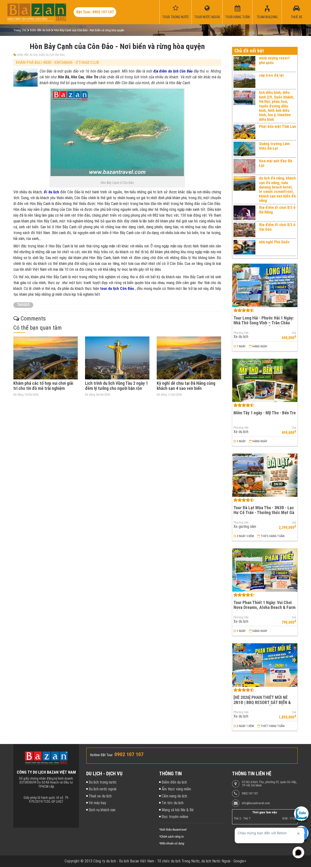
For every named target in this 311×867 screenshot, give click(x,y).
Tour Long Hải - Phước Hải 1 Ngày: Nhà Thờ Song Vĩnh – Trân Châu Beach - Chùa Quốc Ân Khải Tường (263, 322)
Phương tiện (241, 333)
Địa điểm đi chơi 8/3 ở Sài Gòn (277, 226)
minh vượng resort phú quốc (274, 60)
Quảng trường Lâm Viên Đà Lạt (274, 145)
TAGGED (23, 305)
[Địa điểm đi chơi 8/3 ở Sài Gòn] (244, 230)
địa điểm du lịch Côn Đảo (173, 71)
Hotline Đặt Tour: (101, 755)
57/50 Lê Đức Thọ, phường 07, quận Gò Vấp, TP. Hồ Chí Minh (269, 783)
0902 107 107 (250, 793)
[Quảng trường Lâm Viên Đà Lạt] (244, 149)
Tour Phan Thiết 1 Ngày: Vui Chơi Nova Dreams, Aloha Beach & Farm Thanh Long (264, 607)
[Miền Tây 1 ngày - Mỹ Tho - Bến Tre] (264, 380)
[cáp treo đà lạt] (244, 80)
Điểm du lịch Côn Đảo (51, 55)
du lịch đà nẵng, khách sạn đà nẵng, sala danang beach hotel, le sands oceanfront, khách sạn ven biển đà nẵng (277, 189)
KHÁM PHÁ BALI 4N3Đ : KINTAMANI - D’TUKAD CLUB (57, 62)
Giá (294, 333)
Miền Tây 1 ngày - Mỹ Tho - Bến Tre (264, 412)
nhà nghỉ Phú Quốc (274, 242)
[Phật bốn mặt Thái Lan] (244, 131)
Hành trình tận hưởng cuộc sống (27, 19)
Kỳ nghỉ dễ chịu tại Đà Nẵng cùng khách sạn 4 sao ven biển (186, 386)
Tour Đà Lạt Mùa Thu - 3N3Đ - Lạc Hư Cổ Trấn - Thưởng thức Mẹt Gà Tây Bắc (263, 512)
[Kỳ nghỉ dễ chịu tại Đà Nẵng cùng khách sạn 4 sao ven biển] (189, 357)
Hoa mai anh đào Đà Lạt (275, 163)
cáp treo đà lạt (271, 75)
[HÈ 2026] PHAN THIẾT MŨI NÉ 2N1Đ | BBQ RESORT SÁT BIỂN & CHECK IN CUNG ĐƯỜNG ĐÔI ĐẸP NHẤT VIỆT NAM (263, 705)
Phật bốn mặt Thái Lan (277, 126)
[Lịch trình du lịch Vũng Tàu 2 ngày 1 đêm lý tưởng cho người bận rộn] (117, 357)
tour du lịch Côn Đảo (117, 288)
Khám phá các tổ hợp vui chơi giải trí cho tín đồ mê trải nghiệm (43, 386)
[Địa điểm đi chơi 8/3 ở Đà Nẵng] (244, 212)
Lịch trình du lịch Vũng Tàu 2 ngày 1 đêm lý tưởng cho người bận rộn (116, 386)
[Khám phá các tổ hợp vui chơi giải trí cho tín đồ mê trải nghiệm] (45, 357)
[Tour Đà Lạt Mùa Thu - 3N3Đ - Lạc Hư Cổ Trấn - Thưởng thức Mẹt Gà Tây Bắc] (264, 475)
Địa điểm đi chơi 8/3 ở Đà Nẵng (277, 209)
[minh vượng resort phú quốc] (244, 63)
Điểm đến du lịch (27, 55)
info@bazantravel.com (256, 803)
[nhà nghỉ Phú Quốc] (244, 247)
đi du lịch (51, 192)
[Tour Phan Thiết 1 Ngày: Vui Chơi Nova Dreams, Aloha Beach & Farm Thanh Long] (264, 570)
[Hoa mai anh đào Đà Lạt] (244, 166)
